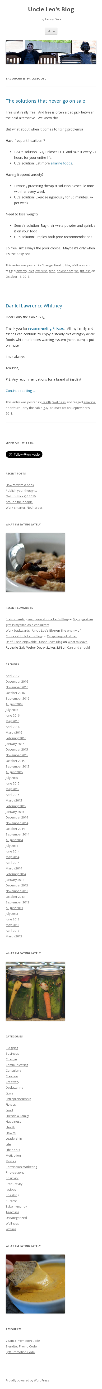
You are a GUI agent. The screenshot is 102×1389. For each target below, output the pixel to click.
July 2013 (12, 913)
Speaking (12, 1195)
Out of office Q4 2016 (21, 496)
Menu (51, 31)
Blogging (12, 1048)
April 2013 (12, 930)
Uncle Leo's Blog (51, 9)
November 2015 (17, 755)
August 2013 (14, 908)
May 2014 (12, 857)
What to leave (78, 642)
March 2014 (14, 868)
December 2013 (17, 885)
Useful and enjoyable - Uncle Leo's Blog (34, 642)
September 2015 (17, 766)
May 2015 (12, 789)
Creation (12, 1076)
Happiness (13, 1121)
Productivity (14, 1184)
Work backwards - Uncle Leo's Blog (31, 630)
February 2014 (16, 874)
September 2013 (17, 902)
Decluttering (14, 1087)
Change (47, 265)
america (89, 402)
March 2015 (14, 800)
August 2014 (14, 840)
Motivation (13, 1155)
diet (31, 271)
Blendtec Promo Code (21, 1346)
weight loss (82, 271)
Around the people (19, 502)
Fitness (11, 1104)
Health (59, 265)
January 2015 (15, 812)
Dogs (9, 1093)
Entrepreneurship (18, 1099)
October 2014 (15, 829)
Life (67, 265)
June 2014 (12, 851)
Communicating (17, 1065)
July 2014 (12, 845)
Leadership (14, 1138)
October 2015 (15, 761)
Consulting (13, 1070)
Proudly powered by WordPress (27, 1380)
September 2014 (17, 834)
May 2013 (12, 925)
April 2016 (12, 727)
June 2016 (12, 715)
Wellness (78, 265)
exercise (41, 271)
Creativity (12, 1082)
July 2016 (12, 710)
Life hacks (13, 1150)
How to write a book (20, 485)
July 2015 (12, 778)
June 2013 (12, 919)
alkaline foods (61, 163)
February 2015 (16, 806)
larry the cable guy (35, 408)
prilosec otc (65, 271)
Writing (11, 1229)
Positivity (12, 1178)
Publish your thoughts (21, 490)
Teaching (12, 1212)
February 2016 (16, 738)
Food (9, 1110)
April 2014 (12, 862)
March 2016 (14, 732)
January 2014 (15, 879)
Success (12, 1201)
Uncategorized (16, 1218)
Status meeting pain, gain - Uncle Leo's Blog (37, 619)
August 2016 (14, 704)
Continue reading (21, 390)
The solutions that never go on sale (45, 101)
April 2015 (12, 795)
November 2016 (17, 687)
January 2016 (15, 744)
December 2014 (17, 817)
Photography (15, 1172)
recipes (11, 1189)
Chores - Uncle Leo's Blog (24, 636)
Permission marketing (21, 1167)
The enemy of (71, 630)
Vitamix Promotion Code (23, 1341)
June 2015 (12, 783)
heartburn (13, 408)
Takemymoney (16, 1206)
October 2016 (15, 693)
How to (11, 1133)
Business (12, 1053)
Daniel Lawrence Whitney (34, 305)
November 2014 (17, 823)
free (52, 271)
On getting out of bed (62, 636)
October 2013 (15, 896)
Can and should (78, 647)
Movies (11, 1161)
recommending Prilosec (46, 328)
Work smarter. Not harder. (24, 507)
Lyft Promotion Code (20, 1352)
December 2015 (17, 749)
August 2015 (14, 772)
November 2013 (17, 891)
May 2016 (12, 721)
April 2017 (12, 676)
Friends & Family (17, 1116)
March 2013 (14, 936)
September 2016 (17, 698)
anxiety (21, 271)
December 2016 (17, 681)
